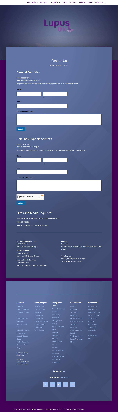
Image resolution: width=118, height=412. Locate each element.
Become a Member (76, 318)
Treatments (38, 315)
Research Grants (94, 312)
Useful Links (92, 324)
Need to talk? (92, 309)
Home (28, 2)
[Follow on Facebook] (45, 384)
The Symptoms (39, 309)
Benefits (55, 333)
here (63, 371)
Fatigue (55, 347)
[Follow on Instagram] (52, 384)
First (18, 97)
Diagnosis (37, 312)
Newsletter (64, 377)
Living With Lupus (54, 2)
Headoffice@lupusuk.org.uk (30, 80)
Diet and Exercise (58, 356)
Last (44, 97)
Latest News (92, 335)
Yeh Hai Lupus (39, 330)
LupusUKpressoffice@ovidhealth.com (34, 226)
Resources (81, 2)
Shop (64, 2)
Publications (38, 327)
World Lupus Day (76, 336)
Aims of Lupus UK (23, 309)
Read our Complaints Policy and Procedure (23, 362)
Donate (73, 306)
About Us (34, 2)
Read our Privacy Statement (22, 354)
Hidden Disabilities (23, 342)
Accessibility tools (99, 2)
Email (19, 101)
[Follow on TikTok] (59, 384)
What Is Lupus (39, 306)
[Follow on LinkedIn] (72, 384)
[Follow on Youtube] (65, 384)
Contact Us (90, 2)
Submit (20, 129)
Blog (89, 338)
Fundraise (73, 309)
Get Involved (72, 2)
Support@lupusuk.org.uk (30, 147)
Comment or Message (25, 111)
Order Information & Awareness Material (94, 318)
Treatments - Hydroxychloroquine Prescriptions (41, 321)
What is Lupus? (43, 2)
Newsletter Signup (76, 321)
